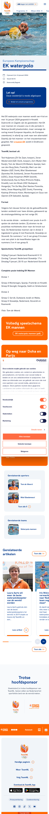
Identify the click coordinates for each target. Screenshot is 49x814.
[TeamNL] (16, 706)
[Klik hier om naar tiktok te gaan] (24, 806)
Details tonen (36, 430)
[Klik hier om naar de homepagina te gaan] (7, 7)
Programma (21, 11)
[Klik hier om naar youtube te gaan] (34, 806)
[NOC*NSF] (46, 729)
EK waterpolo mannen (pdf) (28, 333)
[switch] (43, 407)
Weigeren (24, 451)
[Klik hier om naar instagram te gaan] (19, 806)
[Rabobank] (28, 729)
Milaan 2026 (35, 11)
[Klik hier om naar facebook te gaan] (14, 806)
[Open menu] (45, 4)
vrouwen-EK (19, 141)
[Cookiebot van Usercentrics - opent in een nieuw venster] (36, 360)
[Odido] (14, 729)
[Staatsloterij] (4, 729)
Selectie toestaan (24, 444)
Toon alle (37, 553)
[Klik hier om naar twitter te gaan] (29, 806)
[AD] (39, 729)
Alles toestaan (24, 436)
